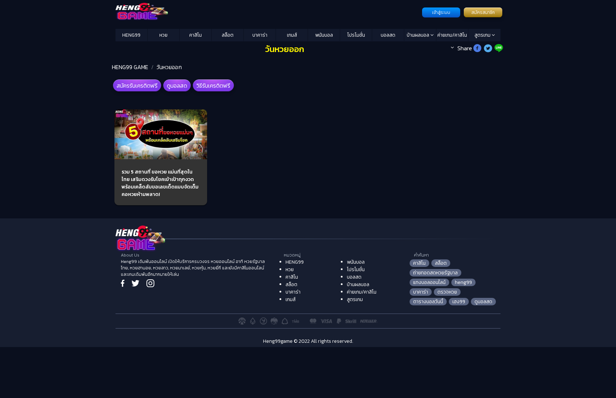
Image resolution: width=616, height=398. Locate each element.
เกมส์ (292, 35)
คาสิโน (195, 35)
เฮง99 (458, 301)
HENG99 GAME (130, 67)
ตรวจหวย (447, 292)
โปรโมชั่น (356, 35)
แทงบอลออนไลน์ (429, 282)
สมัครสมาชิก (483, 12)
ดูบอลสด (177, 85)
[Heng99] (267, 12)
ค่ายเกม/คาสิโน (452, 35)
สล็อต (227, 35)
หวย (163, 35)
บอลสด (388, 35)
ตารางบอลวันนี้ (428, 301)
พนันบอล (324, 35)
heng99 (463, 282)
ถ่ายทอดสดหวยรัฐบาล (435, 272)
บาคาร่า (259, 35)
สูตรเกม (483, 35)
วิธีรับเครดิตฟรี (213, 85)
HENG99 (131, 35)
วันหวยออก (169, 67)
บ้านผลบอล (418, 35)
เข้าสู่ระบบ (441, 12)
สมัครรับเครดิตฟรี (137, 85)
